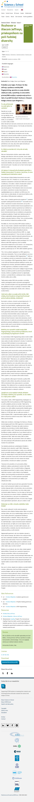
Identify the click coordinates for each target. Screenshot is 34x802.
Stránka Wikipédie (10, 597)
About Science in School (7, 700)
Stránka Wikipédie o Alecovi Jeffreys (12, 616)
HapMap (13, 619)
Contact (3, 10)
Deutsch (5, 71)
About (12, 16)
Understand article (28, 25)
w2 (21, 201)
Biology (8, 55)
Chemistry (13, 55)
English (5, 69)
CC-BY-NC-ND (5, 655)
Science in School (5, 22)
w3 (26, 256)
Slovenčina (6, 74)
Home (3, 13)
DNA (19, 59)
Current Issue (9, 13)
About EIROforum (6, 702)
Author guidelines (27, 16)
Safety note (4, 710)
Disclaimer (4, 712)
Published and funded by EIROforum (9, 795)
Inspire (22, 13)
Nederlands (6, 67)
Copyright (3, 708)
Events (7, 16)
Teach (2, 16)
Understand (28, 13)
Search (16, 10)
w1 (27, 199)
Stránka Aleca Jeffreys (9, 613)
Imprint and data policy (7, 704)
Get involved (18, 16)
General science (20, 55)
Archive (3, 717)
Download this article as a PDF (10, 662)
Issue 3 (19, 22)
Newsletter (10, 10)
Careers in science (12, 59)
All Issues (16, 13)
